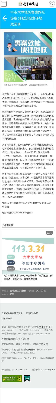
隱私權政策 (7, 318)
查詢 (52, 4)
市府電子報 (23, 339)
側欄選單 (4, 4)
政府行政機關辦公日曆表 (23, 349)
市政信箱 (43, 344)
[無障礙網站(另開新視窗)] (12, 378)
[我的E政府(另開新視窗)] (27, 378)
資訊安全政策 (32, 313)
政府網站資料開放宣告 (12, 313)
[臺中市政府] (28, 4)
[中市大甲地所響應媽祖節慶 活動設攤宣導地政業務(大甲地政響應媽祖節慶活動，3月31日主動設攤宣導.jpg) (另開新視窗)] (28, 57)
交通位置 (43, 327)
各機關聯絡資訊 (9, 339)
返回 (5, 18)
